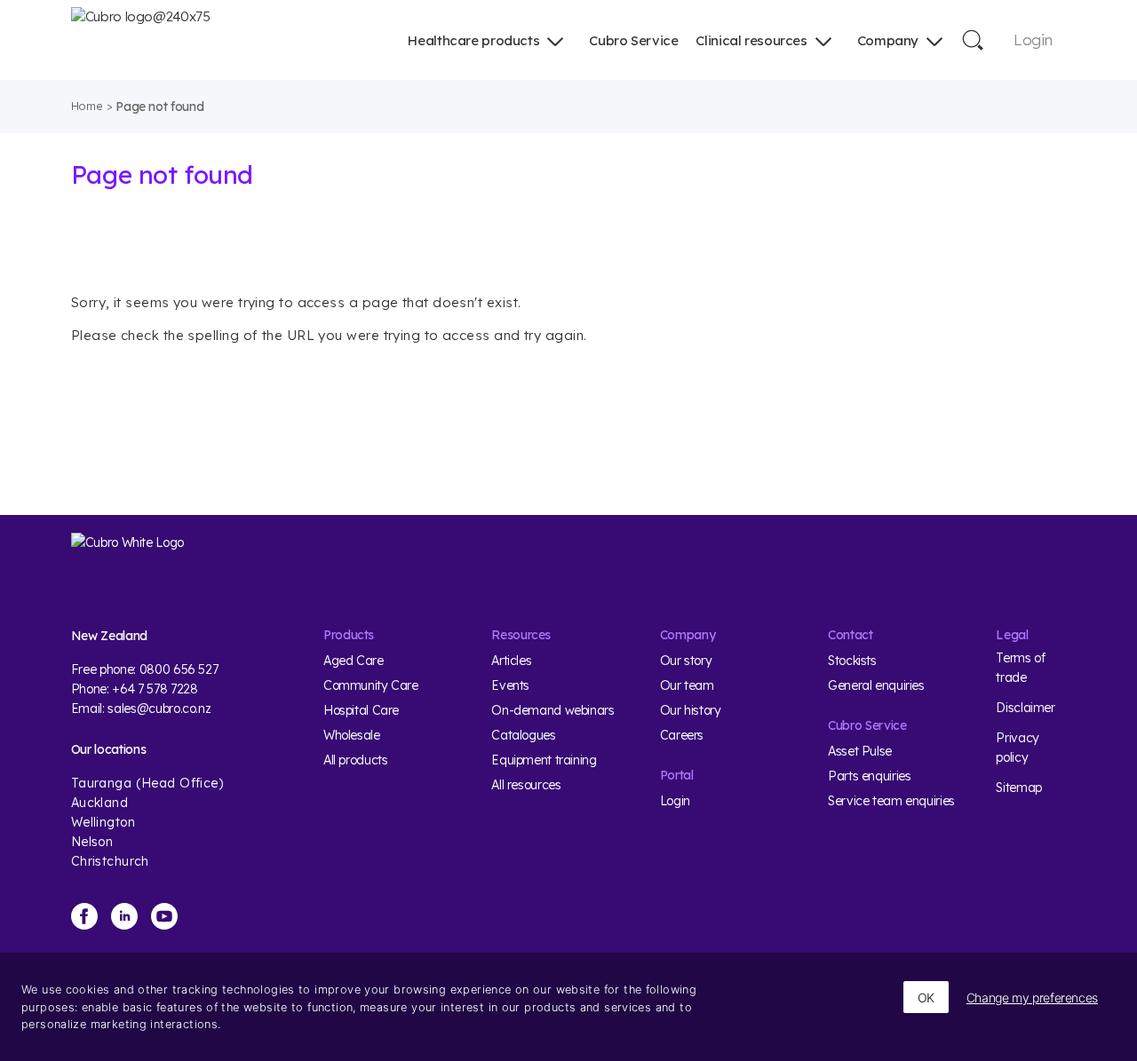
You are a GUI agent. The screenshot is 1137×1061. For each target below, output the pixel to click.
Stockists (852, 661)
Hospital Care (361, 710)
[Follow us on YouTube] (164, 916)
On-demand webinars (552, 710)
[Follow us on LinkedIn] (124, 916)
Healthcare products (473, 40)
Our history (690, 710)
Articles (511, 661)
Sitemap (1018, 788)
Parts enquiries (869, 776)
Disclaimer (1025, 708)
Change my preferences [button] (1032, 997)
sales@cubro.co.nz (159, 709)
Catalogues (523, 735)
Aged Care (353, 661)
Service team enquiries (891, 801)
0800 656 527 (179, 669)
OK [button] (926, 997)
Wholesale (351, 735)
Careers (682, 735)
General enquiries (876, 685)
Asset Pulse (860, 751)
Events (510, 685)
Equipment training (543, 760)
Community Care (370, 685)
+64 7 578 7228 (154, 689)
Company (887, 40)
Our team (687, 685)
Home (87, 106)
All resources (526, 785)
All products (355, 760)
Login (1033, 39)
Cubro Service (633, 40)
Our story (686, 661)
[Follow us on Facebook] (84, 916)
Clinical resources (751, 40)
